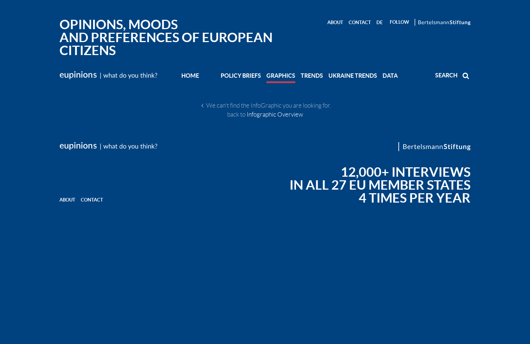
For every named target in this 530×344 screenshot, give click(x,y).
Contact (360, 22)
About (335, 22)
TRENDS (312, 75)
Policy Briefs (241, 75)
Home (190, 75)
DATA (390, 75)
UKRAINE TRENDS (352, 75)
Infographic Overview (275, 114)
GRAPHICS (280, 75)
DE (379, 22)
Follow (399, 22)
